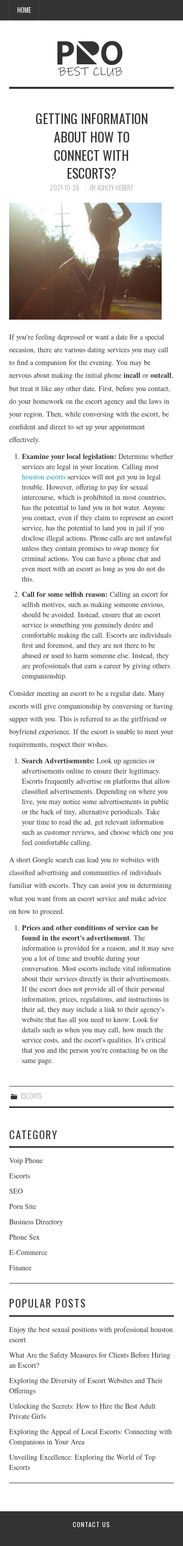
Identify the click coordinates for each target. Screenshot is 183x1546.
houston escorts (44, 476)
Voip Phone (26, 1160)
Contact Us (91, 1524)
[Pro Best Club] (91, 55)
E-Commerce (28, 1252)
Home (24, 10)
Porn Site (22, 1206)
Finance (20, 1267)
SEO (16, 1191)
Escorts (31, 1096)
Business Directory (36, 1221)
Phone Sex (24, 1237)
